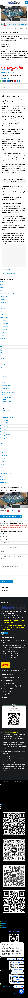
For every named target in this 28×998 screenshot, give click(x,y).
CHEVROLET (3, 296)
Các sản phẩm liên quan (8, 273)
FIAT (1, 311)
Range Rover (3, 447)
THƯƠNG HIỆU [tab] (4, 91)
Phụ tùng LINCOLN (5, 435)
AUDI (1, 284)
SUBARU (2, 458)
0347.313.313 (6, 794)
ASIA (1, 281)
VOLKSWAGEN (4, 482)
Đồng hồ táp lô (5, 420)
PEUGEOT (2, 382)
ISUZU (2, 344)
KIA (1, 353)
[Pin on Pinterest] (15, 81)
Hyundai (2, 335)
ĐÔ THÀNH (3, 308)
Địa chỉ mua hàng (6, 78)
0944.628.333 (6, 788)
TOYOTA (2, 470)
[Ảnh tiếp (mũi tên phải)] (6, 995)
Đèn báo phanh (7, 401)
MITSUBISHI (3, 376)
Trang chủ (3, 28)
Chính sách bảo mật (8, 680)
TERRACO (2, 464)
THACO (2, 467)
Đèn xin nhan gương (8, 417)
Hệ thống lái (3, 320)
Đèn (1, 305)
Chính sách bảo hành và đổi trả (11, 677)
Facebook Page (7, 691)
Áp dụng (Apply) (6, 581)
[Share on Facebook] (5, 81)
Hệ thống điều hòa (6, 422)
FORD (1, 314)
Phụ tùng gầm (4, 429)
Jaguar (2, 350)
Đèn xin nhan (6, 415)
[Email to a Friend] (11, 81)
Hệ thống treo (3, 329)
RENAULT (2, 449)
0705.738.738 (6, 792)
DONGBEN (3, 302)
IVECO (2, 347)
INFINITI (2, 338)
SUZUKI (2, 461)
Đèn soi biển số (7, 413)
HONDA (2, 332)
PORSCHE (3, 444)
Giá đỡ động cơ (4, 317)
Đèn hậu (5, 406)
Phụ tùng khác (4, 432)
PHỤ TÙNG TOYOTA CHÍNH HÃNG (17, 24)
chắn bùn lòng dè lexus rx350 (8, 293)
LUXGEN (2, 365)
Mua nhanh (5, 589)
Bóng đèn (5, 399)
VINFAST (2, 479)
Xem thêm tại (6, 269)
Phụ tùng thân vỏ (4, 438)
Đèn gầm (5, 404)
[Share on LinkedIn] (18, 81)
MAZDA (2, 367)
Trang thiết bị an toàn (5, 473)
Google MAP (6, 694)
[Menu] (1, 3)
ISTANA (2, 341)
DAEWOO (2, 299)
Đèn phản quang (7, 410)
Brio (1, 290)
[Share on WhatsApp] (1, 81)
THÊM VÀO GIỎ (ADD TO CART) (11, 516)
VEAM (1, 476)
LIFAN (1, 362)
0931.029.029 (6, 790)
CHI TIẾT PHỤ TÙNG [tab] (6, 87)
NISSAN (2, 379)
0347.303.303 (6, 798)
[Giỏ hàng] (26, 2)
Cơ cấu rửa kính (5, 388)
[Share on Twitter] (8, 81)
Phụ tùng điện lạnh (11, 28)
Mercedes (3, 371)
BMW (1, 287)
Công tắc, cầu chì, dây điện (8, 392)
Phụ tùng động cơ (5, 426)
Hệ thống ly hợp (4, 323)
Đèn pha (8, 30)
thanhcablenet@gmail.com (12, 732)
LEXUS (2, 359)
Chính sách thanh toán (8, 683)
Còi (2, 390)
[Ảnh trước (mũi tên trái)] (1, 995)
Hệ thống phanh (4, 326)
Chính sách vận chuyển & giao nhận (12, 686)
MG (1, 374)
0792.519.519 (6, 796)
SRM (1, 452)
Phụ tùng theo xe (4, 441)
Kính (1, 356)
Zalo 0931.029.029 (8, 688)
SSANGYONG (3, 455)
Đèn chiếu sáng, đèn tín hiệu (8, 395)
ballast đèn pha (7, 397)
